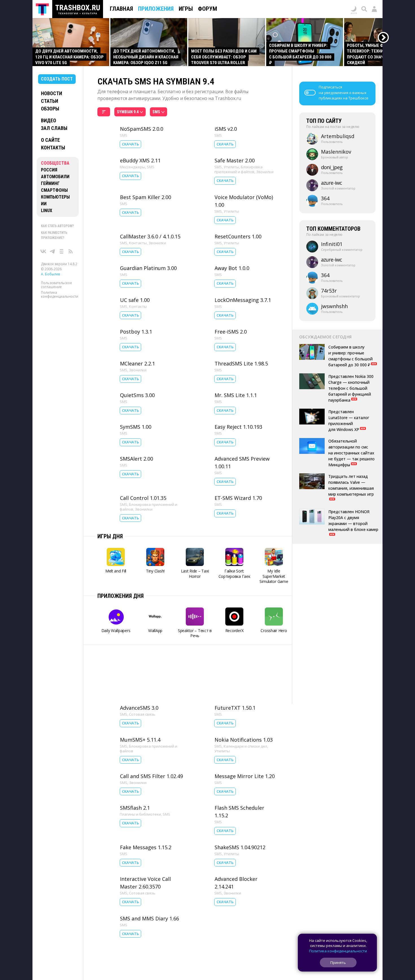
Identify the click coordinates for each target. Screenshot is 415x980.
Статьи (49, 101)
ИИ (44, 203)
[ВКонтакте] (43, 251)
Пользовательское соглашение (56, 284)
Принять (338, 962)
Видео (48, 120)
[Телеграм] (52, 251)
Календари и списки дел (245, 746)
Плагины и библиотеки (140, 814)
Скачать (130, 144)
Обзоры (50, 109)
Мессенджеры (132, 166)
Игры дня (110, 536)
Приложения (156, 8)
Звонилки (265, 171)
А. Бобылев (50, 274)
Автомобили (55, 176)
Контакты (53, 148)
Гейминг (50, 183)
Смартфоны (54, 190)
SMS (123, 135)
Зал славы (54, 128)
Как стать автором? (57, 226)
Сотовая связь (142, 714)
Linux (46, 210)
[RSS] (70, 251)
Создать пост (57, 79)
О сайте (50, 140)
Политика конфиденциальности (59, 294)
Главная (121, 8)
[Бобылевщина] (61, 251)
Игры (186, 8)
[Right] (383, 37)
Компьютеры (55, 197)
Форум (207, 8)
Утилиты (231, 166)
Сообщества (55, 163)
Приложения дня (120, 596)
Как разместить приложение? (54, 235)
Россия (49, 170)
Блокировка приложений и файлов (238, 169)
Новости (51, 93)
